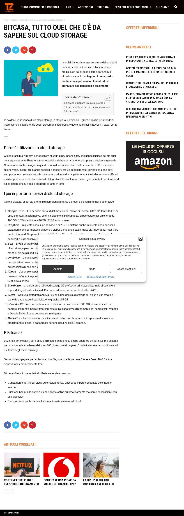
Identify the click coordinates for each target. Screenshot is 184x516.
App (68, 7)
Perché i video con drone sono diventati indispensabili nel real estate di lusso (150, 59)
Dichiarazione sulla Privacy (100, 277)
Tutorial (103, 7)
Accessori (85, 7)
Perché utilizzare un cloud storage (85, 103)
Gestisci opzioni (126, 268)
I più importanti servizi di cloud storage (88, 107)
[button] (140, 239)
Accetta (57, 268)
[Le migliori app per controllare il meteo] (101, 465)
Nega (92, 268)
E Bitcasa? (72, 111)
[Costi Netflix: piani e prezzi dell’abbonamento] (22, 465)
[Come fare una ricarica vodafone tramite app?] (61, 465)
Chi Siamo (162, 7)
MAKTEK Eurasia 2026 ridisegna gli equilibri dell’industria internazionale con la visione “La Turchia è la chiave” (152, 98)
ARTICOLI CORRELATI (20, 444)
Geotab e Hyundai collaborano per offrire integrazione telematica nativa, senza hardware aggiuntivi (152, 113)
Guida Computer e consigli (40, 7)
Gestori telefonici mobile (132, 7)
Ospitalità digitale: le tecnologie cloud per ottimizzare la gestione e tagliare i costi (151, 72)
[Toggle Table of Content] (106, 98)
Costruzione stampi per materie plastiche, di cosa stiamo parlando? (152, 85)
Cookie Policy (75, 277)
